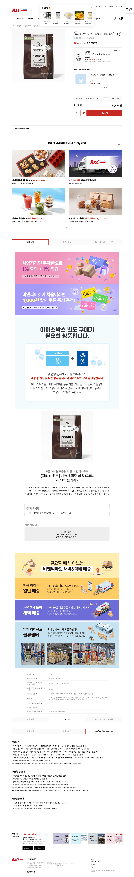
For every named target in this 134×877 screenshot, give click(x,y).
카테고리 (20, 18)
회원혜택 (93, 867)
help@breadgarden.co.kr (48, 866)
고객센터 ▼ (119, 6)
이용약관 (93, 859)
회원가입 (98, 6)
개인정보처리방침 (95, 862)
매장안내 (111, 6)
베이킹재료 (20, 26)
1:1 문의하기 (26, 848)
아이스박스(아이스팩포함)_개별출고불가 (102, 75)
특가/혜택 (96, 18)
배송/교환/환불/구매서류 (104, 242)
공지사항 (93, 864)
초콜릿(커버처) (37, 26)
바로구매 (104, 113)
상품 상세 (30, 242)
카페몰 (30, 18)
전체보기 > (119, 144)
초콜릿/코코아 (27, 26)
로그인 (104, 6)
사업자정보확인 (31, 872)
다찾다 (128, 9)
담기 (107, 87)
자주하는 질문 (38, 848)
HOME (13, 26)
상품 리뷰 (67, 242)
